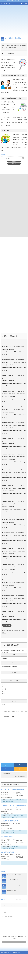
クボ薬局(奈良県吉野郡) (7, 773)
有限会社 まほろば (6, 846)
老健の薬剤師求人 (7, 625)
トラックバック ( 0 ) (17, 899)
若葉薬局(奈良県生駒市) (12, 890)
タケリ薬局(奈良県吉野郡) (7, 836)
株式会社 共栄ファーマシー (8, 815)
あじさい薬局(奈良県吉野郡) (20, 776)
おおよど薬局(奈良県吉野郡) (7, 852)
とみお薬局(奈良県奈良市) (12, 879)
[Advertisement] (11, 305)
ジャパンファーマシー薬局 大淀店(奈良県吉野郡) (12, 789)
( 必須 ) (4, 912)
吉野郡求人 (14, 163)
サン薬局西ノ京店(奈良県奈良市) (14, 874)
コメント (4, 716)
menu (26, 3)
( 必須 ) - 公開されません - (8, 916)
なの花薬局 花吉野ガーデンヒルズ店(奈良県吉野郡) (13, 805)
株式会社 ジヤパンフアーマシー (9, 799)
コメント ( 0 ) (25, 899)
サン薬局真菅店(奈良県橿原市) (13, 885)
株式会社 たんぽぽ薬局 (7, 830)
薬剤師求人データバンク (7, 3)
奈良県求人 (14, 161)
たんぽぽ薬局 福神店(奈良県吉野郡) (9, 820)
